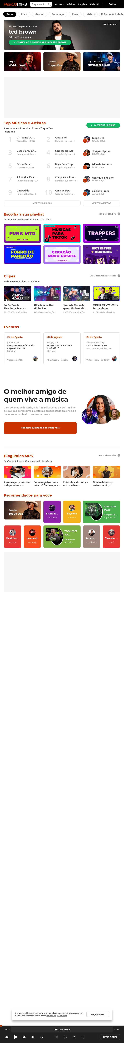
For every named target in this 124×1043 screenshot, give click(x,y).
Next (24, 1037)
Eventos (11, 327)
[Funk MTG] (22, 233)
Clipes (9, 276)
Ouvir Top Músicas (104, 125)
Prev (6, 1037)
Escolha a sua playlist (24, 214)
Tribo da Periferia (64, 193)
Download (74, 1037)
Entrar (112, 4)
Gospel (39, 14)
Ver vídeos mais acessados (103, 275)
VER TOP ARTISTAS (101, 203)
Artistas (59, 4)
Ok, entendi (97, 1014)
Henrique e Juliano (26, 154)
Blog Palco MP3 (18, 456)
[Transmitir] (91, 1037)
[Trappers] (101, 233)
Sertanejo (58, 14)
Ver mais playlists (107, 213)
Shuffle (56, 1037)
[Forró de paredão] (22, 254)
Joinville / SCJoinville (20, 348)
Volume (33, 1037)
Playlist (82, 1037)
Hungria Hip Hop (63, 140)
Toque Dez (22, 140)
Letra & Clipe (110, 1037)
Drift (56, 1029)
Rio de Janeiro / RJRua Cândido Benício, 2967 (99, 348)
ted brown (65, 1029)
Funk (75, 14)
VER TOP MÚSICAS (42, 203)
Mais (89, 14)
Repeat (65, 1037)
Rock (24, 14)
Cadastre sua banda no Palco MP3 (40, 427)
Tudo (10, 14)
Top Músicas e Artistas (25, 123)
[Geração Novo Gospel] (62, 254)
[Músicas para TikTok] (62, 233)
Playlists (82, 4)
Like (41, 1037)
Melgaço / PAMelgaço (62, 348)
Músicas (71, 4)
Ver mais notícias (107, 455)
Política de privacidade (57, 1015)
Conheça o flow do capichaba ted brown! (41, 42)
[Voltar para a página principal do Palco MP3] (16, 4)
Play (15, 1037)
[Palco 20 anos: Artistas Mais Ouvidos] (101, 254)
